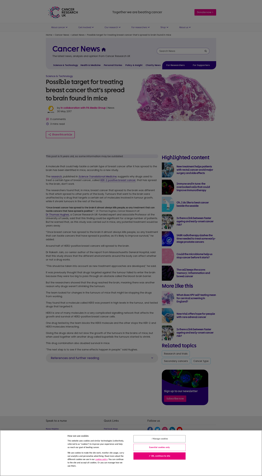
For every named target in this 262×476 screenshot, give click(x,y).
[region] (131, 453)
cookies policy (101, 459)
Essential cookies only (159, 447)
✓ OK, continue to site (159, 456)
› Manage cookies (159, 439)
